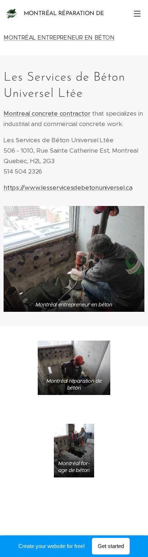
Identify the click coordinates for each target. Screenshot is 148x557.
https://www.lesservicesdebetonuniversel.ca (68, 188)
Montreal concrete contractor (47, 113)
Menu (137, 13)
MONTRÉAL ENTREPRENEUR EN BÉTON (59, 37)
